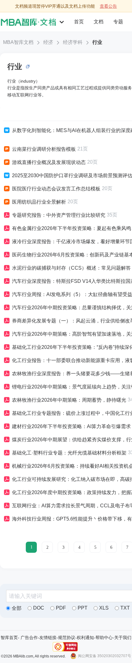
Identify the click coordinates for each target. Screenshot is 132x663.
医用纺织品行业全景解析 (39, 202)
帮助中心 (104, 637)
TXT (125, 607)
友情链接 (47, 637)
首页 (79, 21)
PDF (61, 607)
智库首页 (9, 637)
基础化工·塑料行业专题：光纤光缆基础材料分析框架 (69, 452)
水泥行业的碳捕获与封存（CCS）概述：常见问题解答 (71, 268)
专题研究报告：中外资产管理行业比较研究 (58, 215)
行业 (97, 42)
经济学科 (73, 42)
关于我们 (122, 637)
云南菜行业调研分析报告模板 (44, 149)
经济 (48, 42)
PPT (82, 607)
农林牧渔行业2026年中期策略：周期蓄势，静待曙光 (69, 400)
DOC (38, 607)
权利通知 (85, 637)
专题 (118, 21)
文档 (98, 21)
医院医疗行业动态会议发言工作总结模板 (56, 188)
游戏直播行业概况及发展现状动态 (49, 162)
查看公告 (108, 6)
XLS (104, 607)
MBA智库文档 (18, 42)
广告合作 (29, 637)
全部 (16, 608)
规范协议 (66, 637)
